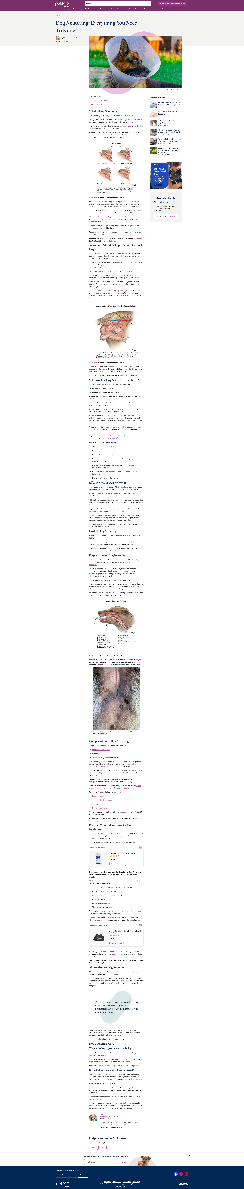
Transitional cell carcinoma (102, 800)
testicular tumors (125, 436)
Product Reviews (118, 9)
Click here (93, 197)
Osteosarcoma (97, 804)
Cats (65, 9)
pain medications (118, 842)
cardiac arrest (114, 766)
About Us (147, 9)
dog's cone (116, 954)
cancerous (138, 427)
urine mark (120, 403)
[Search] (147, 3)
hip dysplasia (125, 788)
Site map (142, 1184)
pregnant (92, 399)
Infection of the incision (101, 750)
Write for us (116, 1182)
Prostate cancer (98, 796)
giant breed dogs (107, 219)
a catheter (131, 586)
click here (138, 238)
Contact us (127, 1182)
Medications (90, 9)
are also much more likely (115, 427)
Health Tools (134, 9)
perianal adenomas (110, 438)
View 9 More (96, 104)
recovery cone (101, 920)
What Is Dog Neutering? (100, 100)
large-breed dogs (105, 217)
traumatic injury (95, 1099)
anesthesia (127, 126)
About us (107, 1182)
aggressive (136, 403)
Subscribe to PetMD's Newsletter (67, 1171)
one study (138, 770)
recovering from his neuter (132, 911)
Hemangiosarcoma (99, 808)
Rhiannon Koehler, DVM (71, 38)
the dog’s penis (126, 290)
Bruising (95, 895)
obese (123, 812)
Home (58, 15)
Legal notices (133, 1184)
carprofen (135, 842)
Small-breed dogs (104, 213)
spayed (138, 660)
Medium (92, 217)
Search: (89, 3)
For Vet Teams (161, 9)
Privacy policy (122, 1184)
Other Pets (76, 9)
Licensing (136, 1182)
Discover (103, 9)
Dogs (57, 9)
